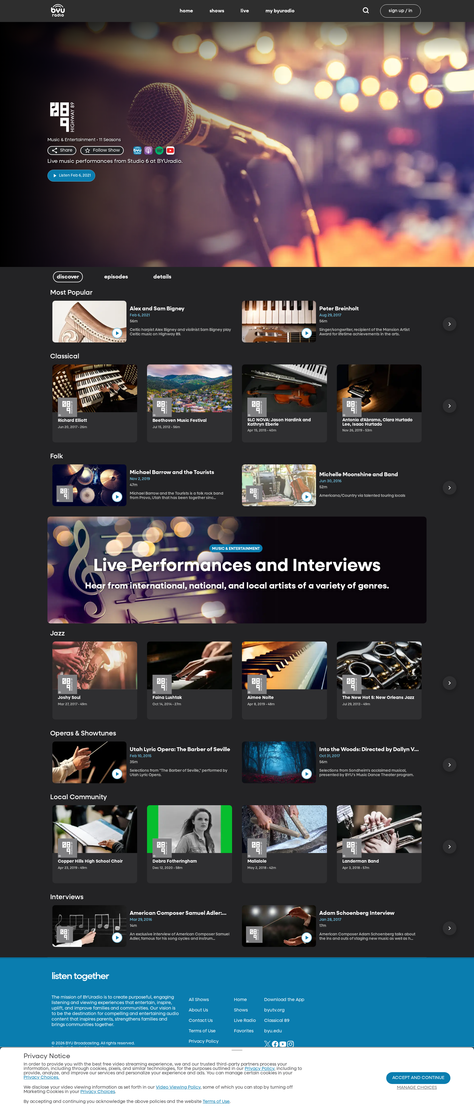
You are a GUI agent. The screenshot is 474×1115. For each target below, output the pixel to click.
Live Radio (245, 1021)
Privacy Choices (97, 1092)
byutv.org (274, 1010)
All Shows (199, 1000)
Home (240, 1000)
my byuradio (280, 11)
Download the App (284, 1000)
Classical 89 (276, 1021)
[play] (117, 333)
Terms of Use (202, 1031)
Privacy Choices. (41, 1077)
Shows (241, 1010)
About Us (198, 1010)
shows (217, 11)
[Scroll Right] (449, 324)
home (186, 11)
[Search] (366, 11)
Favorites (243, 1031)
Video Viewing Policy (178, 1087)
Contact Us (201, 1021)
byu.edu (273, 1031)
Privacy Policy (204, 1041)
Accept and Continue (418, 1078)
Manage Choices (417, 1088)
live (245, 11)
